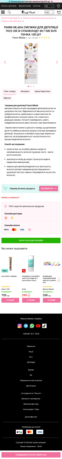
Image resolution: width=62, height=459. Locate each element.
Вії (31, 375)
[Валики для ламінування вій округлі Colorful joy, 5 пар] (52, 263)
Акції (31, 352)
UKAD (39, 446)
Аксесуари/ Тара (31, 409)
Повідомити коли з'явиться (31, 455)
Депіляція (31, 386)
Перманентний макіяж (31, 380)
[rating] (44, 37)
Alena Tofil (5, 289)
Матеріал (25, 91)
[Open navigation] (3, 12)
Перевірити (47, 188)
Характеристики (42, 91)
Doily (24, 289)
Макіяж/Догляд (31, 404)
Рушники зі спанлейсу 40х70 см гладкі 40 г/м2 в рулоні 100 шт (31, 278)
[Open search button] (9, 12)
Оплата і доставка (8, 6)
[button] (31, 240)
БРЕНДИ (31, 362)
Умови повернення (28, 446)
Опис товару (10, 91)
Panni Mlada (18, 37)
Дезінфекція (31, 417)
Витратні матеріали (31, 399)
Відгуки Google (25, 6)
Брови (31, 370)
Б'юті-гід (36, 6)
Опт (31, 357)
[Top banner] (31, 1)
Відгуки (7, 98)
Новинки (31, 346)
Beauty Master (48, 289)
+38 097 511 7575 (31, 334)
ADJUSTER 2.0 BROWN (9, 276)
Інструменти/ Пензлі (31, 393)
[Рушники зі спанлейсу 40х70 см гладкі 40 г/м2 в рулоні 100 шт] (31, 263)
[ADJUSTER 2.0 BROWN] (10, 263)
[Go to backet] (59, 12)
